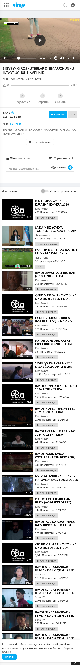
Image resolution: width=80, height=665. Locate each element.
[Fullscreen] (75, 58)
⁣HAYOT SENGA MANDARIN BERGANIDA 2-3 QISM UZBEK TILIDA (54, 615)
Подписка (58, 114)
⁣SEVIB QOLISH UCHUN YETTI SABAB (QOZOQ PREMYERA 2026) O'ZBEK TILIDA (54, 367)
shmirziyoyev (42, 235)
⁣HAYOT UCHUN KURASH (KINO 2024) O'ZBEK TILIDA (55, 432)
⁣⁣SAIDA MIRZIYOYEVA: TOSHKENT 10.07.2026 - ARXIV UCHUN (55, 231)
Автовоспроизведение (63, 191)
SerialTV (40, 574)
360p (67, 43)
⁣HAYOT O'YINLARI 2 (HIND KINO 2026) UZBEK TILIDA (56, 387)
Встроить (43, 102)
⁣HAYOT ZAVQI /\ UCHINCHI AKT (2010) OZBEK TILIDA (56, 274)
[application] (40, 40)
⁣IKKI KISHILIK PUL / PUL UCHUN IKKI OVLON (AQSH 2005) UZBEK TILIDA (56, 480)
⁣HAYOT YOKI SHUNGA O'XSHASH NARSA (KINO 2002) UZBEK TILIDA (55, 457)
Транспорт (14, 123)
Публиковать (59, 167)
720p (67, 49)
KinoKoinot (41, 208)
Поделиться (22, 102)
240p (69, 58)
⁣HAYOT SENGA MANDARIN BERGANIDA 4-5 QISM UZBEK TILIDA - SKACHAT (54, 570)
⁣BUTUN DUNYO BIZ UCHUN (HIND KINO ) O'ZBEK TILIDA (53, 342)
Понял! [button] (9, 656)
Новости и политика (47, 244)
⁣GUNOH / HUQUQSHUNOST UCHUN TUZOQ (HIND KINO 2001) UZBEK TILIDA (53, 321)
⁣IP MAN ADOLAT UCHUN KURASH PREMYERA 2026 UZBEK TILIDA (52, 204)
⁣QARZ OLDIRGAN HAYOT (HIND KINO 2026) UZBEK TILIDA (55, 297)
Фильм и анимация (46, 217)
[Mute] (62, 58)
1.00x (49, 58)
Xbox (7, 112)
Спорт (40, 266)
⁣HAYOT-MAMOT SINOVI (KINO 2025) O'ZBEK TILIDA (55, 410)
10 (56, 58)
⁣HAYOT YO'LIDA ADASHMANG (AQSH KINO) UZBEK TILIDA (55, 523)
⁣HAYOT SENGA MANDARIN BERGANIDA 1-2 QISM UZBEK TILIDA (54, 638)
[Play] (5, 58)
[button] (73, 5)
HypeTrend (41, 257)
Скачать (60, 102)
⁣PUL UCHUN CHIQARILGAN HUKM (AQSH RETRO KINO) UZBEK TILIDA (53, 502)
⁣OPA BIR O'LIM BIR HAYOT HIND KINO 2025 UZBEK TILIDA (55, 546)
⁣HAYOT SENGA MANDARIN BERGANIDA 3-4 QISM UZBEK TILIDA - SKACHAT (54, 593)
